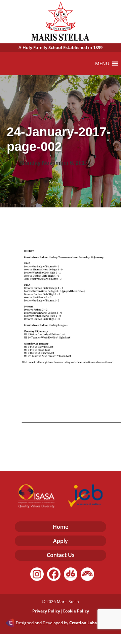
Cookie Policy (76, 611)
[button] (102, 63)
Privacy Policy (46, 611)
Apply (60, 541)
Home (60, 526)
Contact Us (61, 555)
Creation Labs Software (92, 623)
